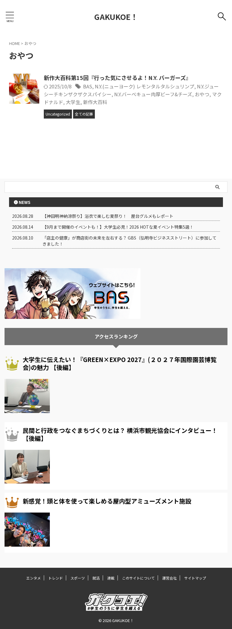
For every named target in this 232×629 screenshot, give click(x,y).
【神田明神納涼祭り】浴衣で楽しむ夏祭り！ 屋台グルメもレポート (107, 216)
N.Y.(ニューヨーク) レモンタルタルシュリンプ (144, 86)
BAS (87, 86)
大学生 (73, 102)
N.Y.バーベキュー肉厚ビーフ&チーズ (153, 94)
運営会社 (169, 577)
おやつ (202, 94)
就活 (96, 577)
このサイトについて (138, 577)
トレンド (55, 577)
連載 (110, 577)
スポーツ (77, 577)
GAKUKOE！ (116, 16)
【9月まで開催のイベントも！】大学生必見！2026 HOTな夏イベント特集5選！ (118, 227)
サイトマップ (195, 577)
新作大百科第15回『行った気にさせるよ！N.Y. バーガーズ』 (117, 77)
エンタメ (33, 577)
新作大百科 (95, 102)
